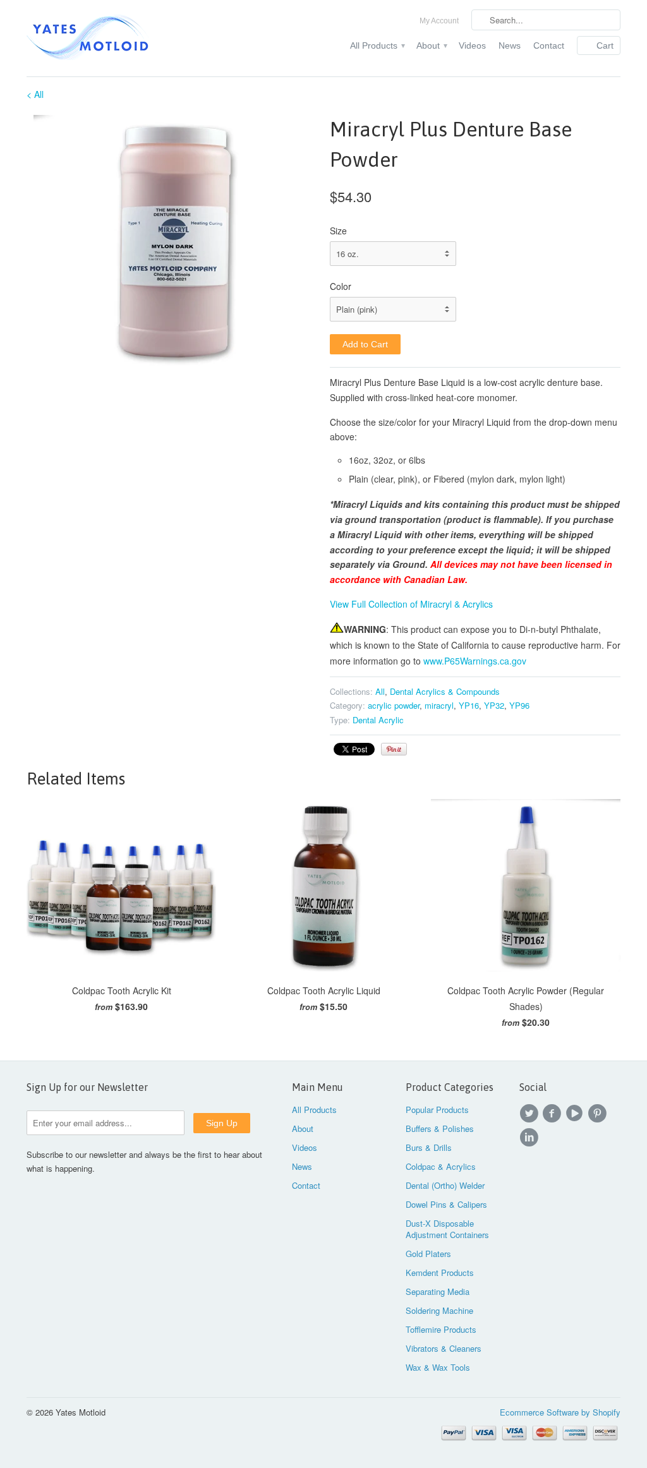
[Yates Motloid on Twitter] (530, 1113)
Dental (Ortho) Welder (445, 1185)
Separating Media (437, 1291)
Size (338, 230)
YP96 (519, 705)
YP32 (494, 705)
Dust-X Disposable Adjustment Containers (447, 1229)
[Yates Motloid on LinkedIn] (530, 1137)
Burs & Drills (429, 1147)
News (510, 45)
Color (340, 286)
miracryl (439, 705)
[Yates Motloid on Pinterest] (599, 1113)
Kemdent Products (440, 1272)
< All (35, 94)
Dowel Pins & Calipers (446, 1204)
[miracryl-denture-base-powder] (172, 240)
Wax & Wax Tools (438, 1367)
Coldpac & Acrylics (441, 1166)
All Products (377, 45)
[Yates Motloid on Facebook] (553, 1113)
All (380, 691)
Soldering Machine (439, 1310)
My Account (439, 20)
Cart (605, 45)
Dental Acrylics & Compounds (445, 691)
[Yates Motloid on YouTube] (576, 1113)
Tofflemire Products (441, 1329)
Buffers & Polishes (440, 1128)
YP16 (469, 705)
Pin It (394, 749)
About (431, 45)
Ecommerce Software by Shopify (560, 1412)
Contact (548, 45)
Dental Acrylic (378, 720)
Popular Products (437, 1110)
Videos (472, 45)
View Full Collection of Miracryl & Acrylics (411, 604)
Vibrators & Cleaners (443, 1348)
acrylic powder (394, 705)
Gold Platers (428, 1254)
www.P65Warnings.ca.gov (474, 660)
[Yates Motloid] (121, 38)
